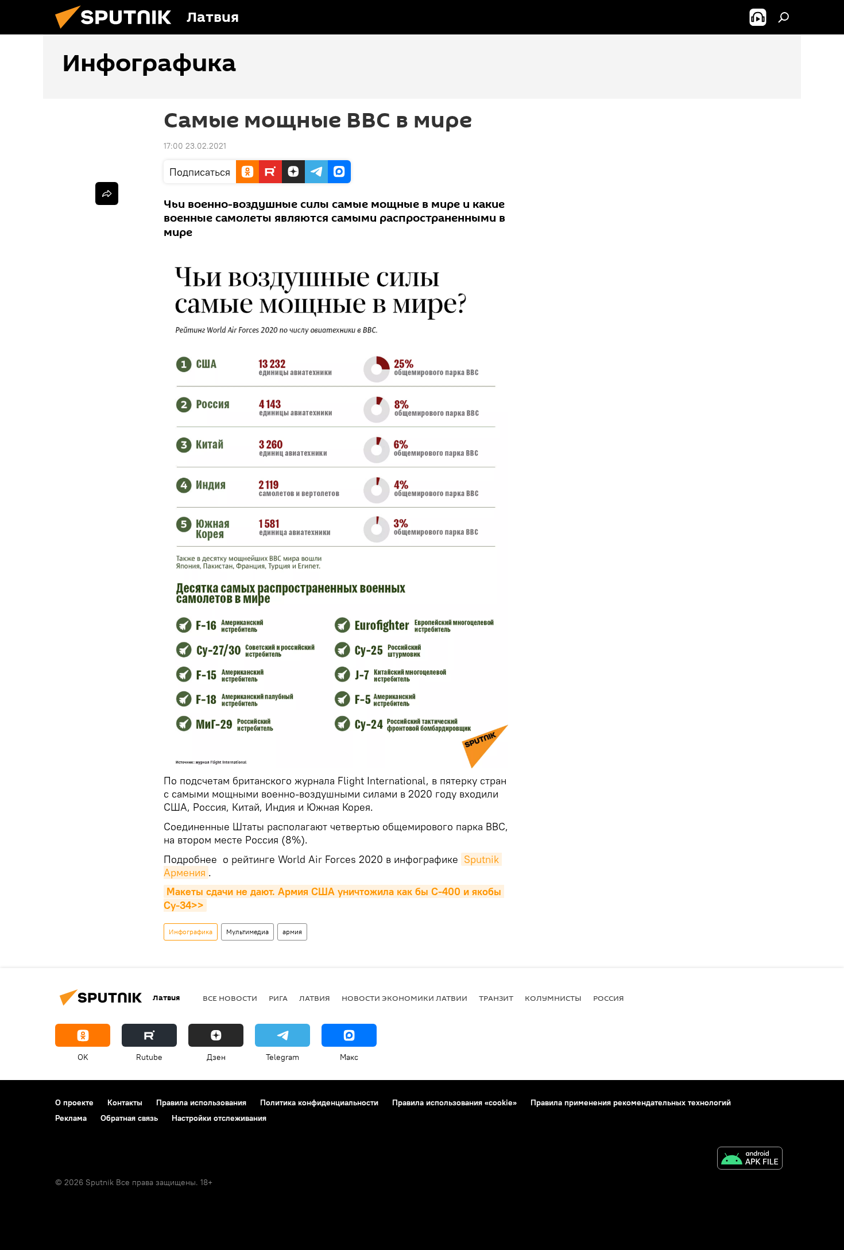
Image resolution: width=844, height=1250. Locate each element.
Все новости (230, 998)
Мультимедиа (247, 931)
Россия (608, 998)
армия (292, 931)
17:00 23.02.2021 (195, 146)
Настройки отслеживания (219, 1118)
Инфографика (190, 931)
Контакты (124, 1102)
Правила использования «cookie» (454, 1102)
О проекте (74, 1102)
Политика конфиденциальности (319, 1102)
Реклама (71, 1118)
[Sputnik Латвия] (118, 31)
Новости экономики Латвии (404, 998)
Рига (278, 998)
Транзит (496, 998)
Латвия (314, 998)
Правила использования (201, 1102)
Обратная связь (129, 1118)
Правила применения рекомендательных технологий (631, 1102)
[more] (106, 193)
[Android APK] (750, 1159)
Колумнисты (553, 998)
